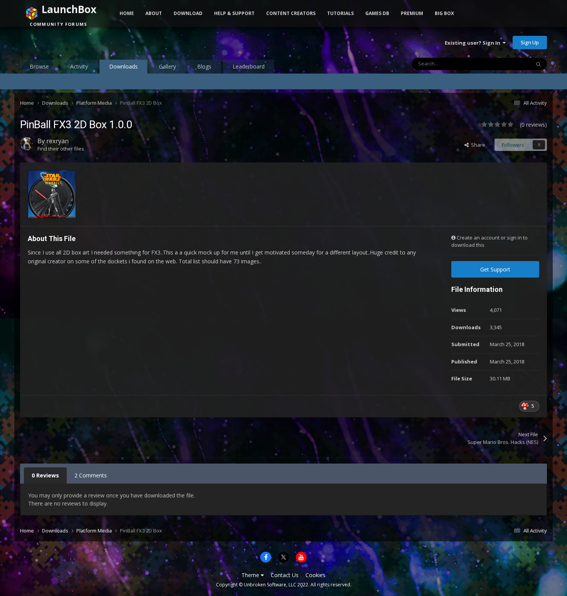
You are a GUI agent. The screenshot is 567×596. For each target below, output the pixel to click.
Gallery (167, 66)
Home (127, 13)
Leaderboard (249, 66)
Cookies (315, 575)
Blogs (204, 66)
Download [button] (188, 13)
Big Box (444, 13)
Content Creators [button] (291, 13)
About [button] (153, 13)
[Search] (538, 64)
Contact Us (285, 575)
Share (477, 144)
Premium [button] (412, 13)
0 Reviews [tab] (45, 475)
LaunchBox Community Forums (82, 42)
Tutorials (340, 13)
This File (511, 63)
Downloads (123, 66)
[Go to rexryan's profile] (26, 143)
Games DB (377, 13)
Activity (79, 66)
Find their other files (60, 148)
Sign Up (530, 42)
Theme (251, 575)
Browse (39, 66)
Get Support (495, 269)
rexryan (57, 141)
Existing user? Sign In (474, 42)
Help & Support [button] (234, 13)
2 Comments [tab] (90, 475)
